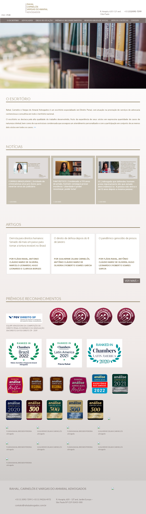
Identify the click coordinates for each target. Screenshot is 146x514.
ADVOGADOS (27, 20)
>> (35, 127)
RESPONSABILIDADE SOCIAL (96, 20)
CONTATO (135, 20)
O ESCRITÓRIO (13, 20)
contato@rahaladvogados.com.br (30, 505)
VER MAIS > (132, 280)
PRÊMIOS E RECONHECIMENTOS (68, 20)
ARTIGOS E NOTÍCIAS (119, 20)
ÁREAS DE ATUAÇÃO (44, 20)
